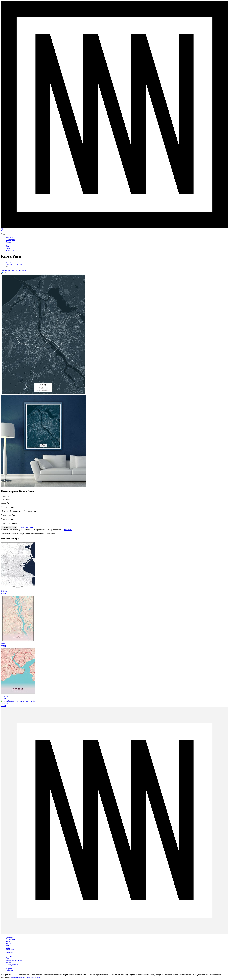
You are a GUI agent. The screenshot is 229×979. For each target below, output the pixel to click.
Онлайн (9, 958)
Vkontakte (10, 971)
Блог (8, 246)
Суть (8, 248)
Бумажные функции (14, 960)
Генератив (10, 956)
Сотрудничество (12, 965)
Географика (10, 240)
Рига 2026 (68, 530)
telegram (9, 969)
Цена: (3, 497)
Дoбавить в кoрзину (9, 527)
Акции (8, 962)
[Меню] (4, 234)
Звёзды (8, 242)
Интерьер (9, 238)
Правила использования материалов (25, 977)
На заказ (9, 952)
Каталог (9, 244)
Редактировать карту (26, 527)
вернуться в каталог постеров (13, 270)
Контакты (10, 250)
